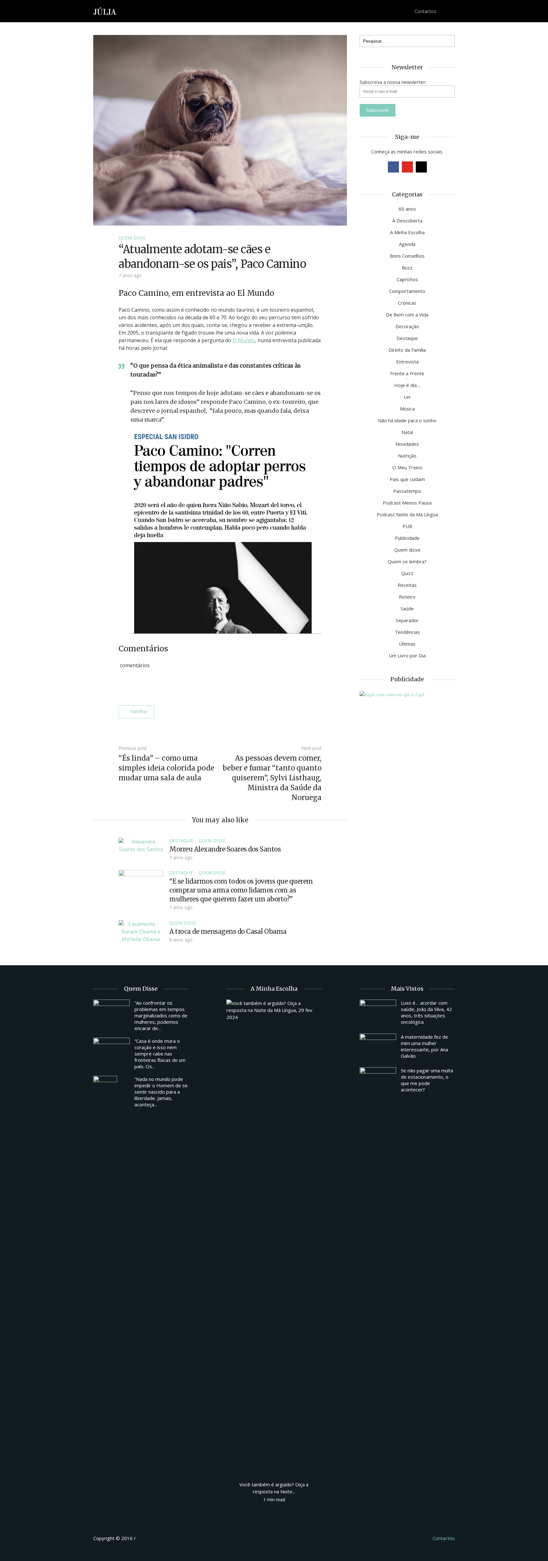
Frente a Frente (407, 373)
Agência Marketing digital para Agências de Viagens (149, 1537)
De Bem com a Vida (407, 314)
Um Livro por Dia (407, 655)
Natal (407, 432)
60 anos (407, 209)
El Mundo (243, 340)
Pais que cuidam (407, 479)
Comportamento (407, 291)
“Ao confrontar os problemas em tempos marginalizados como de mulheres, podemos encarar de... (160, 1015)
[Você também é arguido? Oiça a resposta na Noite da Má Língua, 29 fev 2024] (274, 1237)
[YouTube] (407, 167)
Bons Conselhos (407, 256)
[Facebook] (393, 167)
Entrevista (407, 361)
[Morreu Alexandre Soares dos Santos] (141, 844)
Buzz (407, 267)
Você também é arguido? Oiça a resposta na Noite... (274, 1488)
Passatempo (407, 491)
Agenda (407, 244)
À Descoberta (407, 220)
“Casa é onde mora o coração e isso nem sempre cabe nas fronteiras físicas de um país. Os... (160, 1053)
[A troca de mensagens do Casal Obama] (141, 930)
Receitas (407, 585)
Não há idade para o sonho (407, 420)
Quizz (407, 573)
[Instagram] (421, 167)
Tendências (407, 632)
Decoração (407, 326)
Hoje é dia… (407, 385)
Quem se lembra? (407, 561)
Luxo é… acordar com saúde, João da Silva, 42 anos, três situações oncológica (426, 1012)
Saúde (407, 608)
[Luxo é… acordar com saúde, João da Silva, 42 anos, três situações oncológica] (378, 1013)
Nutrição (407, 455)
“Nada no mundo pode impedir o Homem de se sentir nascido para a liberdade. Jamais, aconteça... (161, 1092)
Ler (407, 397)
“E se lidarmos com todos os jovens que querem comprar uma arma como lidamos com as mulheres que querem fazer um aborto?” (241, 890)
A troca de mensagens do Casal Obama (228, 931)
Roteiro (407, 597)
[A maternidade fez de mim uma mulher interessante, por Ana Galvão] (378, 1047)
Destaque (181, 841)
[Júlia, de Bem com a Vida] (105, 11)
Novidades (407, 444)
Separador (407, 620)
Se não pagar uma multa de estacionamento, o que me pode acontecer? (427, 1080)
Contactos (425, 11)
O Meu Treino (407, 467)
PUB (407, 526)
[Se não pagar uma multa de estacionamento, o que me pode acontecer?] (378, 1081)
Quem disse (132, 238)
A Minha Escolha (407, 232)
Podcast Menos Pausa (407, 502)
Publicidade (407, 538)
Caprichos (407, 279)
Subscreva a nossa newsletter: (393, 82)
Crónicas (407, 303)
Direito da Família (407, 350)
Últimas (407, 644)
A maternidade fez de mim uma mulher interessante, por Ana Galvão (424, 1046)
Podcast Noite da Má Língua (407, 514)
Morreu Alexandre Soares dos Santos (225, 849)
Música (407, 408)
